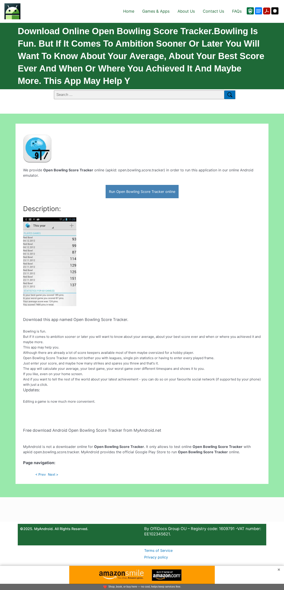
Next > (53, 474)
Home (128, 11)
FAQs (237, 11)
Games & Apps (156, 11)
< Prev (40, 474)
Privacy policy (156, 557)
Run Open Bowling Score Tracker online (142, 191)
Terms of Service (158, 550)
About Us (186, 11)
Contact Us (213, 11)
